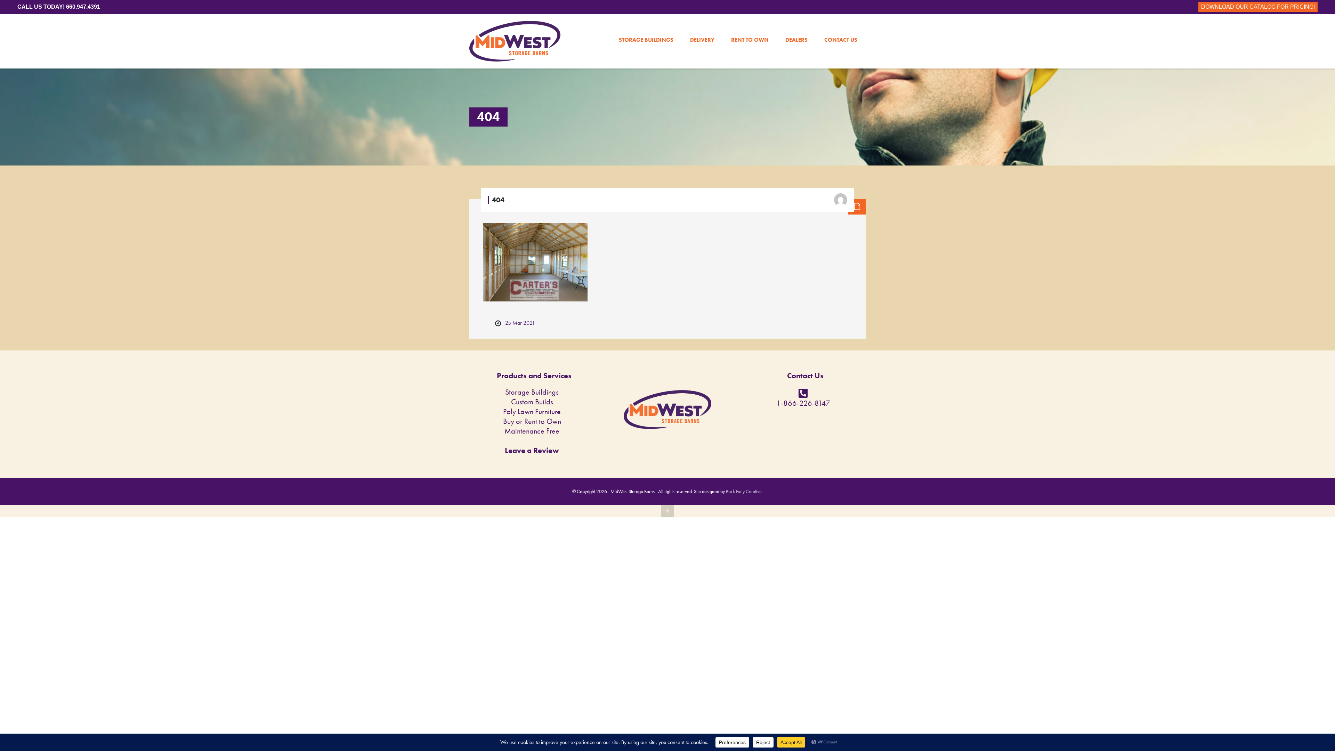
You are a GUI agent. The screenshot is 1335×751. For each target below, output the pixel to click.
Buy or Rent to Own (532, 421)
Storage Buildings (646, 25)
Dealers (796, 25)
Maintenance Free (531, 431)
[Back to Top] (667, 511)
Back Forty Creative (744, 491)
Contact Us (841, 25)
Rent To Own (750, 25)
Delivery (702, 25)
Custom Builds (532, 402)
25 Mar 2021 (520, 322)
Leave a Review (532, 450)
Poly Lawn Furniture (532, 411)
